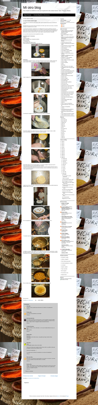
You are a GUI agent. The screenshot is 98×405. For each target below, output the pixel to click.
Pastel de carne (63, 76)
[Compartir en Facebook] (41, 300)
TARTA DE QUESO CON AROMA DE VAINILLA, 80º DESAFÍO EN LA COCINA (67, 218)
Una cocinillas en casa (65, 240)
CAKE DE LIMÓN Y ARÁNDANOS (67, 250)
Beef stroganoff (63, 270)
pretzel (62, 133)
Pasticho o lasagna (64, 78)
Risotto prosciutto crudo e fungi (66, 86)
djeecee (58, 396)
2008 (62, 154)
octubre (63, 161)
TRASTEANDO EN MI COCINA (67, 216)
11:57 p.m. (28, 369)
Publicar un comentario (29, 371)
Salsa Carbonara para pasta (65, 261)
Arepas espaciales (64, 268)
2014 (62, 145)
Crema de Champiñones (65, 49)
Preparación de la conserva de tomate (67, 85)
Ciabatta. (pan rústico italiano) (66, 46)
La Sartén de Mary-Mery (66, 249)
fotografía (62, 122)
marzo (63, 171)
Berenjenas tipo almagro (65, 234)
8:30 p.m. (28, 331)
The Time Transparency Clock (66, 227)
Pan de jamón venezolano (65, 69)
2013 (62, 147)
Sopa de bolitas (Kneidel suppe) (66, 99)
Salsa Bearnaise (64, 90)
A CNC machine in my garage (67, 226)
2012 (62, 148)
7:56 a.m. (28, 353)
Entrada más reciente (28, 375)
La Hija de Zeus (29, 326)
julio (63, 165)
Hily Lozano (29, 357)
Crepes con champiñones (65, 51)
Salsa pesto (63, 98)
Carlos (28, 342)
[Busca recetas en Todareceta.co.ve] (64, 279)
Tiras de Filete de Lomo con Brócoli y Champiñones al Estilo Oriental (67, 110)
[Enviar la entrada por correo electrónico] (35, 300)
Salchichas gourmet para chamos (66, 88)
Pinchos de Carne (64, 83)
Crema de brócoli (64, 48)
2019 (62, 141)
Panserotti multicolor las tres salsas (67, 75)
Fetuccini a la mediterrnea (65, 58)
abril (63, 170)
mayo (63, 168)
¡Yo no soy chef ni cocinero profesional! (66, 176)
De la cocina (63, 119)
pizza (62, 132)
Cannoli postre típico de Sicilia (66, 42)
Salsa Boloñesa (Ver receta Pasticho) (67, 93)
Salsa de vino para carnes (65, 95)
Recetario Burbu (64, 212)
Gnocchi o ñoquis (64, 61)
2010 (62, 151)
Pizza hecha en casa (64, 84)
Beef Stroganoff (63, 33)
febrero (63, 173)
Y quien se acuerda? (65, 178)
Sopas (62, 136)
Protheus (28, 312)
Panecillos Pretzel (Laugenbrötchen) (67, 72)
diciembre (64, 158)
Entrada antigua (54, 375)
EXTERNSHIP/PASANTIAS (66, 237)
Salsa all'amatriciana (64, 89)
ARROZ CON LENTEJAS (65, 209)
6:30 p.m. (28, 323)
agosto (63, 164)
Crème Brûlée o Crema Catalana (66, 50)
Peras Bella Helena (64, 80)
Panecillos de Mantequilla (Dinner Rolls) (67, 70)
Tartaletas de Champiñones (65, 106)
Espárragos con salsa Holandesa (66, 57)
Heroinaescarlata (29, 318)
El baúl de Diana (64, 229)
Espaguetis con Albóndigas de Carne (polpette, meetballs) (67, 56)
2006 (62, 157)
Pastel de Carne (64, 274)
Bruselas (62, 118)
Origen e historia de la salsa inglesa (67, 66)
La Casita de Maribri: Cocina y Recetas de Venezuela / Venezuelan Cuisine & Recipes (67, 207)
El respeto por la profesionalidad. (67, 189)
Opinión (62, 126)
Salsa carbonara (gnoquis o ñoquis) (67, 94)
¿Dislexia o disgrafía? (64, 259)
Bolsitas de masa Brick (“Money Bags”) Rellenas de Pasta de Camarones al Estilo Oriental (67, 38)
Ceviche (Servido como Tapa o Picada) (67, 45)
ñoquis (62, 124)
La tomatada (64, 174)
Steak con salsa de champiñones (66, 103)
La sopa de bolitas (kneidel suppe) (67, 179)
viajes (62, 137)
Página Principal (27, 14)
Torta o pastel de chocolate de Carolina (67, 113)
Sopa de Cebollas (64, 100)
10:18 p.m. (28, 308)
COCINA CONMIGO (65, 233)
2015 (62, 144)
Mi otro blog (32, 7)
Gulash (62, 63)
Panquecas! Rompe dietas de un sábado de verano (66, 74)
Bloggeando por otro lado (66, 198)
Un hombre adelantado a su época (66, 263)
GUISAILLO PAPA (65, 252)
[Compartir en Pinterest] (42, 300)
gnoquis (62, 123)
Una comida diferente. (65, 197)
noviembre (64, 160)
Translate (68, 21)
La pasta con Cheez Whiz (66, 190)
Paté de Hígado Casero (65, 79)
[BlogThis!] (39, 300)
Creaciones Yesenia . (65, 244)
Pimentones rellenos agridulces (66, 81)
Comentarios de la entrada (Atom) (33, 378)
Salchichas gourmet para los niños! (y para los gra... (68, 185)
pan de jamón (63, 128)
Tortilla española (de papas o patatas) (67, 114)
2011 (62, 150)
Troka (28, 306)
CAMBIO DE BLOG (64, 230)
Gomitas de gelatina (64, 62)
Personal (62, 131)
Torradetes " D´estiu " (65, 204)
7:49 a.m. (28, 339)
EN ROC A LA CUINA (65, 203)
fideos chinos (63, 121)
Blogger (67, 396)
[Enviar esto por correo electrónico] (38, 300)
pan (61, 127)
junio (63, 167)
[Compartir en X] (40, 300)
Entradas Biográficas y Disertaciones (42, 14)
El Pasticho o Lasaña (64, 257)
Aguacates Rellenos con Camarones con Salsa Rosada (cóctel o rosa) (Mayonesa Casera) (67, 31)
